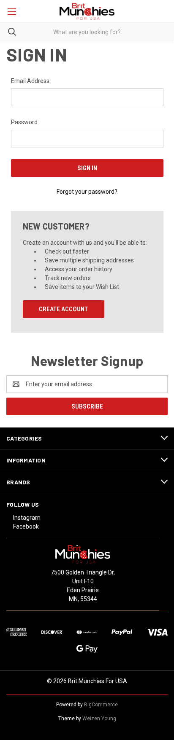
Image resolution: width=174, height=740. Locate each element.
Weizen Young (99, 718)
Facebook (26, 526)
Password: (25, 122)
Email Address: (31, 80)
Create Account (63, 309)
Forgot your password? (87, 191)
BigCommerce (101, 705)
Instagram (27, 517)
